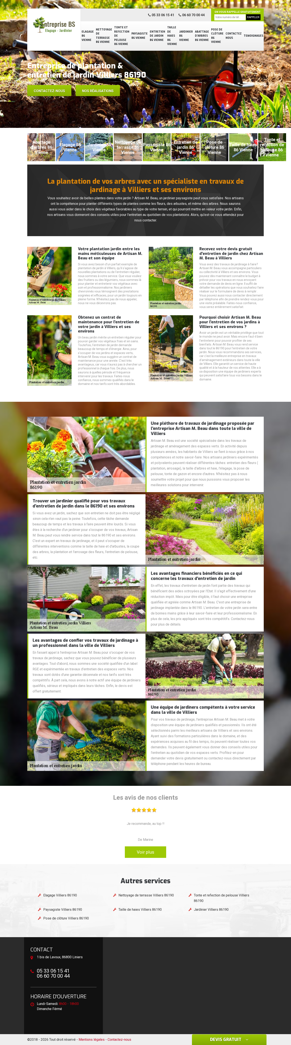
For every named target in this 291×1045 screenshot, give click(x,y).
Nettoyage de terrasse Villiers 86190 (146, 895)
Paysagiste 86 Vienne (139, 36)
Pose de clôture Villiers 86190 (66, 918)
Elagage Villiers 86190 (60, 895)
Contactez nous (234, 36)
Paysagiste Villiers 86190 (62, 910)
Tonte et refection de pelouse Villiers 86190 (221, 898)
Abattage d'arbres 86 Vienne (202, 36)
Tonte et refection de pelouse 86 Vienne (121, 36)
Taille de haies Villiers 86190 (140, 910)
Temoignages (253, 36)
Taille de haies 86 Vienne (172, 36)
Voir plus (145, 852)
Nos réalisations (98, 91)
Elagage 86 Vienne (88, 36)
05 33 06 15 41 (162, 15)
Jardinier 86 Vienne (186, 36)
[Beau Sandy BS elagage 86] (54, 24)
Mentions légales (92, 1040)
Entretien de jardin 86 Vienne (157, 36)
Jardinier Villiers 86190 (211, 910)
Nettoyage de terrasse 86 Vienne (104, 36)
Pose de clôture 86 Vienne (217, 36)
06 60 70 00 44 (193, 15)
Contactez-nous (49, 91)
